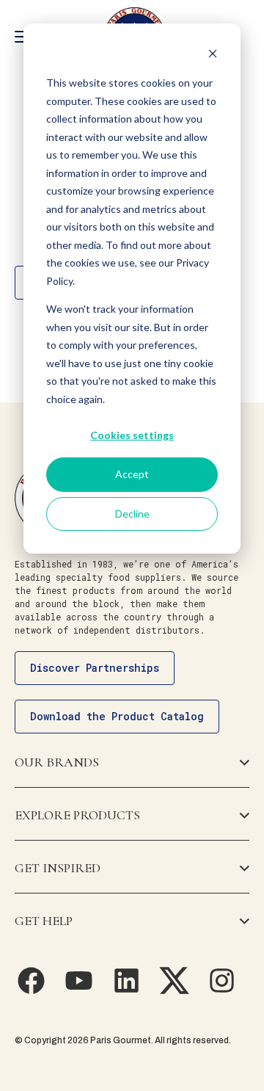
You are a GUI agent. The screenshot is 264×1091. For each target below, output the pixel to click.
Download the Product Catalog (117, 716)
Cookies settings (132, 435)
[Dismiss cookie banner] (213, 55)
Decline (132, 513)
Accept (132, 474)
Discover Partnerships (94, 668)
